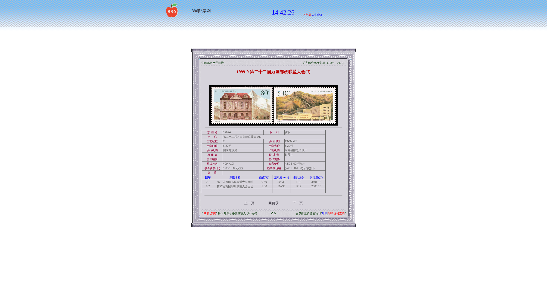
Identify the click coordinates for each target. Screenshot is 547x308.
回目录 (273, 203)
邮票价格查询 (336, 213)
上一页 (249, 203)
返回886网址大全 (171, 11)
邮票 (324, 213)
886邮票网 (201, 10)
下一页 (298, 203)
